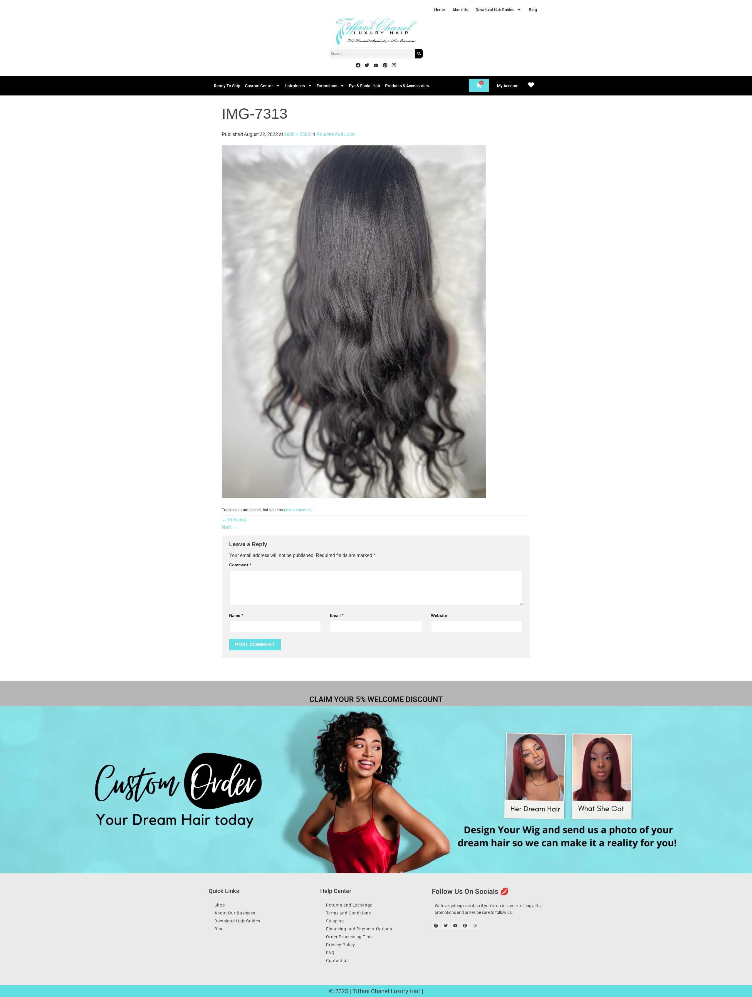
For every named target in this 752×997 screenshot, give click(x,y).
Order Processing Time (349, 936)
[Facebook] (358, 65)
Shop (219, 905)
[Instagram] (394, 65)
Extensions (327, 85)
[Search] (419, 53)
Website (439, 615)
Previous (234, 519)
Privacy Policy (340, 944)
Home (439, 9)
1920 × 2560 (297, 134)
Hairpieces (295, 85)
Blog (533, 9)
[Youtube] (376, 65)
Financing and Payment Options (359, 928)
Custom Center (259, 85)
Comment (240, 565)
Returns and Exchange (349, 905)
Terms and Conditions (348, 913)
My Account (508, 85)
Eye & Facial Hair (364, 85)
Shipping (335, 921)
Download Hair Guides (495, 9)
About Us (460, 9)
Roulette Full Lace (335, 134)
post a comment (298, 510)
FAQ (330, 952)
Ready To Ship (227, 85)
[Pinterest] (385, 65)
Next (229, 527)
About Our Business (234, 913)
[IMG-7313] (354, 321)
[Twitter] (367, 65)
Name (236, 615)
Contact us (337, 960)
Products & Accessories (407, 85)
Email (336, 615)
